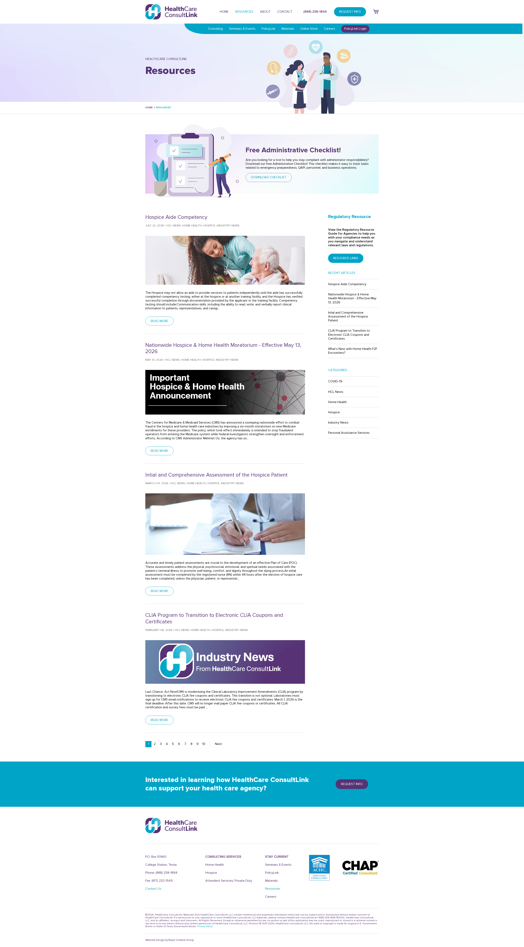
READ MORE (159, 321)
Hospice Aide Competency (347, 284)
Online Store (309, 29)
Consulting (215, 29)
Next (218, 744)
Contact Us (153, 889)
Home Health (337, 402)
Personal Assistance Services (349, 433)
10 (203, 744)
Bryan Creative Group (181, 940)
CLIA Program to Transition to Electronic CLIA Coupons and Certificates (349, 334)
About (265, 12)
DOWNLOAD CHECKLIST (268, 177)
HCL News (335, 392)
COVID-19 (335, 381)
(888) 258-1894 (315, 12)
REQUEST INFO (350, 12)
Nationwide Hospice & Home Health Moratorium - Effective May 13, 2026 (352, 298)
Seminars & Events (242, 29)
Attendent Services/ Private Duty (228, 881)
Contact (284, 12)
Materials (287, 29)
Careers (329, 29)
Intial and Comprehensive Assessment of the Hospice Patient (348, 316)
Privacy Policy (205, 926)
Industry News (338, 422)
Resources (244, 12)
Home (224, 12)
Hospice (334, 412)
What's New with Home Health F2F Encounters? (352, 351)
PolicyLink (268, 29)
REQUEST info (352, 784)
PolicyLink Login (355, 29)
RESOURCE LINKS (345, 258)
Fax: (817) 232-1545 (159, 881)
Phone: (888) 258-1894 (161, 873)
